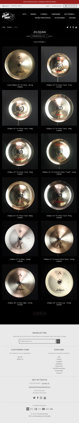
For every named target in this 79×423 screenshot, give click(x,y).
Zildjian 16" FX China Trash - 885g (20, 216)
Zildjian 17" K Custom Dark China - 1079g (59, 259)
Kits (24, 14)
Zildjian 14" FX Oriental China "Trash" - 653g (59, 172)
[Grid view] (50, 36)
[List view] (52, 36)
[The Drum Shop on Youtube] (76, 27)
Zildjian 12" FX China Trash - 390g (59, 128)
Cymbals (43, 14)
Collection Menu (39, 42)
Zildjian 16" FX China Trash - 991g (59, 216)
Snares (33, 14)
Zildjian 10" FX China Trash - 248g (20, 128)
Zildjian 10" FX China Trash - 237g (59, 85)
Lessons (72, 18)
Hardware (56, 14)
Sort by (28, 36)
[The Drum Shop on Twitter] (67, 27)
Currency (14, 6)
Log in (47, 6)
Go (58, 341)
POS (30, 416)
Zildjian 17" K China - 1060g (20, 259)
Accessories (60, 18)
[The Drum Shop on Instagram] (73, 27)
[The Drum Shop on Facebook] (70, 27)
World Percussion (42, 18)
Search (20, 357)
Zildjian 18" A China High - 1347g (20, 303)
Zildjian (9, 27)
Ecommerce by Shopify (43, 416)
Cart (71, 6)
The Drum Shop (42, 414)
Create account (57, 6)
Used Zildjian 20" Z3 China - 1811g (20, 85)
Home (3, 27)
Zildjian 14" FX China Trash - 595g (20, 172)
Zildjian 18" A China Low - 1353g (59, 303)
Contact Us (45, 383)
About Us (20, 359)
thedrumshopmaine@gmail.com (39, 387)
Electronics (69, 14)
